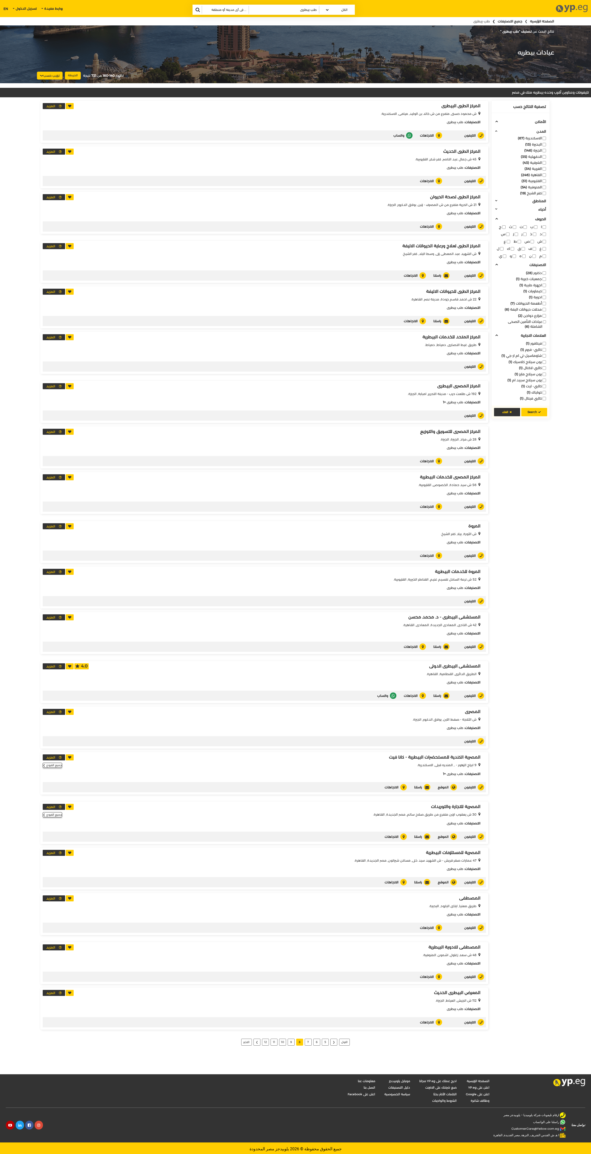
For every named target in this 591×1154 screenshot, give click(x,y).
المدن (541, 132)
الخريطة (73, 75)
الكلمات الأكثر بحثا (445, 1094)
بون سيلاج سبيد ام (524, 380)
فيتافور (534, 343)
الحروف (540, 219)
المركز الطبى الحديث (461, 151)
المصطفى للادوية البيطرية (454, 947)
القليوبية (532, 181)
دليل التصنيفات (399, 1087)
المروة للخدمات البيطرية (457, 571)
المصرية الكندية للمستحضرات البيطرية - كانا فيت (434, 757)
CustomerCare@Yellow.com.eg (535, 1128)
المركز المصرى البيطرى (458, 386)
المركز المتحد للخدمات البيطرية (451, 337)
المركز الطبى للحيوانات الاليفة (453, 291)
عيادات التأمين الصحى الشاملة (525, 324)
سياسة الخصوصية (397, 1094)
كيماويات (532, 291)
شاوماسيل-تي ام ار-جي (521, 355)
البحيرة (533, 144)
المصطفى (469, 898)
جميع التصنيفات (510, 21)
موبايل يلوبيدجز (399, 1081)
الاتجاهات (427, 135)
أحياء (542, 209)
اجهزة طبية (530, 285)
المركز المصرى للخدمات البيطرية (450, 477)
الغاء (505, 412)
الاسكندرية (530, 138)
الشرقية (532, 162)
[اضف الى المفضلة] (70, 106)
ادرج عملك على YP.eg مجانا (438, 1081)
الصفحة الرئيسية (542, 21)
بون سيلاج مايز (528, 374)
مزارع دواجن (530, 315)
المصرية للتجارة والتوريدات (455, 806)
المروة (474, 526)
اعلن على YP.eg (478, 1087)
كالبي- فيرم (531, 349)
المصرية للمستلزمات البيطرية (453, 852)
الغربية (533, 168)
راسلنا (437, 275)
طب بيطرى (455, 122)
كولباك (534, 392)
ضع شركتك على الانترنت (441, 1087)
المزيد (50, 106)
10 (282, 1042)
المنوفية (531, 187)
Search (532, 412)
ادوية (535, 297)
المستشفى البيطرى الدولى (454, 666)
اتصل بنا (369, 1087)
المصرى (472, 711)
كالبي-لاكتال (530, 368)
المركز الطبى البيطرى (460, 105)
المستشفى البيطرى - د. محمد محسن (444, 617)
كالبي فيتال (531, 398)
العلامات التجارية (533, 336)
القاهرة (531, 175)
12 (265, 1042)
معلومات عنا (366, 1081)
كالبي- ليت (531, 386)
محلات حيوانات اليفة (523, 309)
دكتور (534, 273)
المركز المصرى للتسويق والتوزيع (450, 431)
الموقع (443, 787)
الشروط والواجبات (444, 1100)
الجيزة (533, 150)
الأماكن (540, 122)
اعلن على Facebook (361, 1094)
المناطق (539, 201)
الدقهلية (531, 156)
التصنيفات (537, 265)
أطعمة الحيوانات (526, 303)
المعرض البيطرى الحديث (457, 992)
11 (274, 1042)
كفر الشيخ (531, 193)
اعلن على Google (477, 1094)
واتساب (398, 135)
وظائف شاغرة (480, 1100)
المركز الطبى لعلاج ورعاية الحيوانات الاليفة (441, 245)
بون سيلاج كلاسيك (525, 362)
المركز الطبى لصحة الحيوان (455, 196)
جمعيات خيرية (529, 279)
